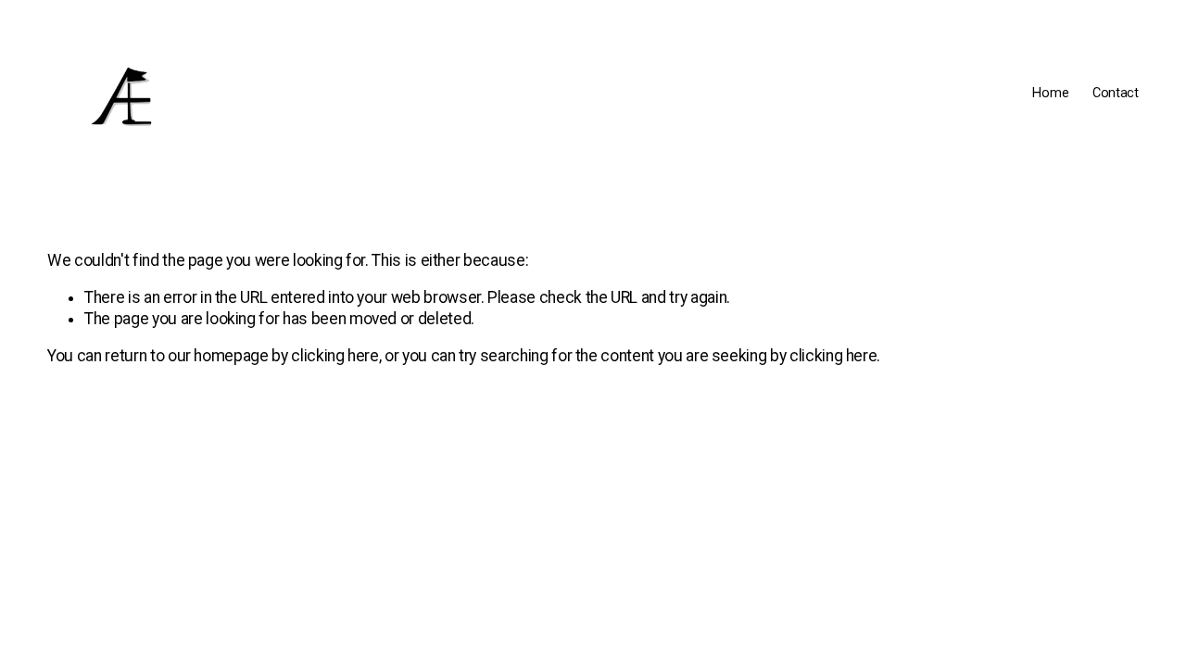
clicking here (334, 355)
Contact (1115, 93)
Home (1050, 93)
